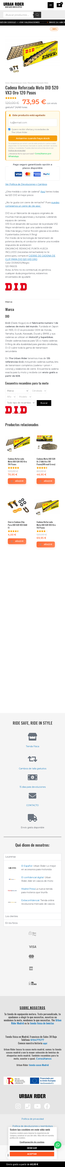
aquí (45, 1043)
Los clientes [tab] (11, 916)
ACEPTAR (32, 1154)
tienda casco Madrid (39, 1065)
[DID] (16, 287)
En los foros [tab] (11, 923)
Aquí (43, 191)
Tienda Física (32, 746)
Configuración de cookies (32, 1142)
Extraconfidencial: (30, 900)
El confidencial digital (32, 877)
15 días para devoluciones (33, 787)
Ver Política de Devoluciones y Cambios (26, 184)
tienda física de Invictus (42, 1023)
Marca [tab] (8, 301)
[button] (57, 1145)
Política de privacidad (16, 150)
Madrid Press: (28, 888)
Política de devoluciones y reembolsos (32, 1126)
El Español (26, 866)
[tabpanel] (32, 886)
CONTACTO (32, 805)
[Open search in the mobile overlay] (22, 15)
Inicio (7, 83)
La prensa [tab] (10, 856)
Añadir (19, 481)
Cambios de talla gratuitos (32, 768)
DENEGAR (32, 1148)
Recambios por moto (19, 83)
